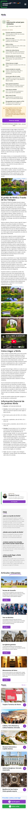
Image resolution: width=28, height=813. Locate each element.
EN (11, 3)
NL (16, 3)
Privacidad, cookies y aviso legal (11, 798)
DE (20, 3)
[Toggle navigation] (25, 4)
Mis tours (24, 685)
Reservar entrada (14, 120)
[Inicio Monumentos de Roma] (6, 4)
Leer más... (6, 600)
